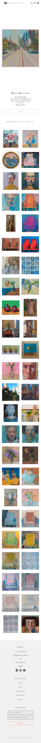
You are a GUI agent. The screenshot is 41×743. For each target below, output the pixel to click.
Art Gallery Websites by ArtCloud (22, 737)
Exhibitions (21, 695)
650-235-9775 (20, 662)
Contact (20, 666)
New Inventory (20, 691)
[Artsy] (24, 670)
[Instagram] (20, 670)
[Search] (35, 3)
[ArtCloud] (17, 670)
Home (20, 683)
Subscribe (20, 723)
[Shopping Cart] (32, 3)
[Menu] (38, 3)
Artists (20, 687)
